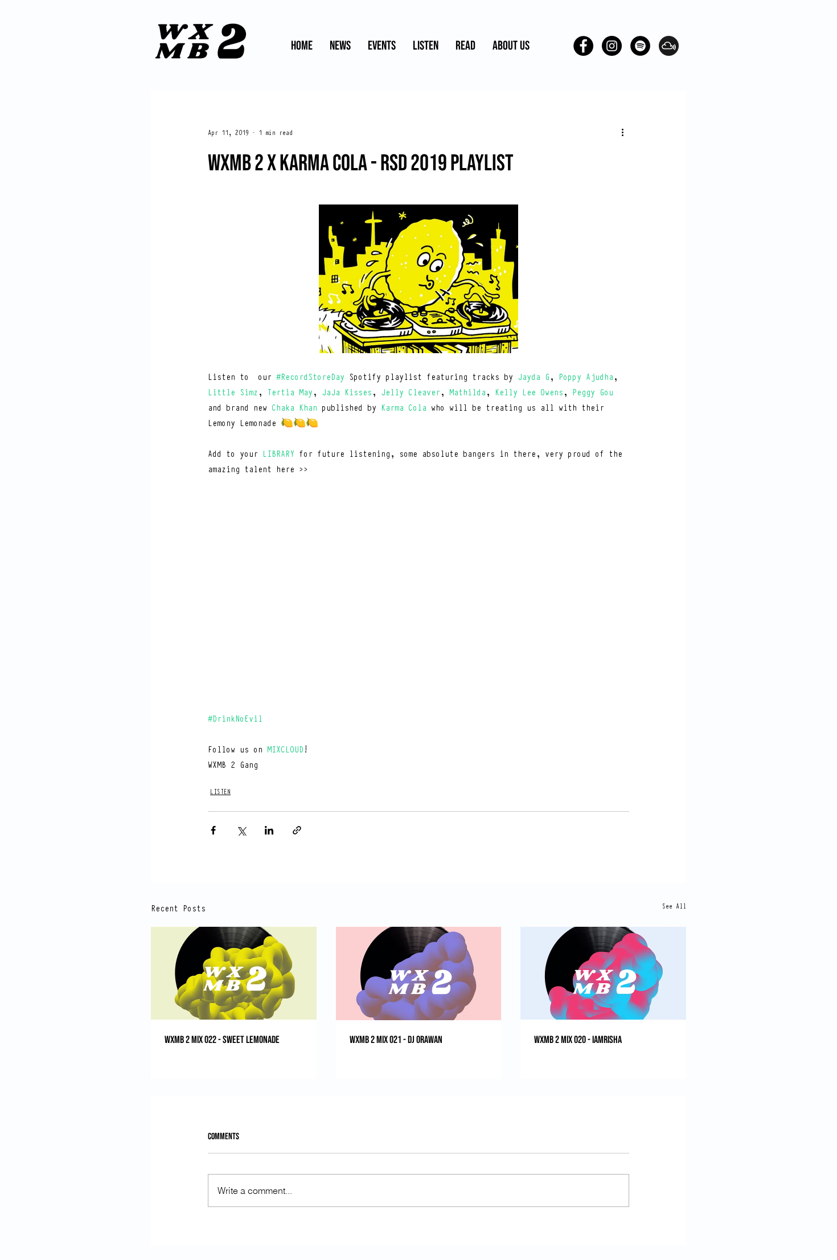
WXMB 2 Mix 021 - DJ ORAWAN (396, 1040)
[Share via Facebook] (213, 830)
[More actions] (622, 132)
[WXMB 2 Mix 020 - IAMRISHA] (603, 973)
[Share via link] (297, 830)
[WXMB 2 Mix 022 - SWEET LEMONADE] (234, 973)
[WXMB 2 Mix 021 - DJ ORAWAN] (419, 973)
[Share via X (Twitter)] (241, 830)
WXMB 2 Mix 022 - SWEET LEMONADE (222, 1040)
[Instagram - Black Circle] (612, 46)
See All (674, 906)
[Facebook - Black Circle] (583, 46)
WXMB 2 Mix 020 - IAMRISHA (578, 1040)
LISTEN (220, 791)
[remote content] (419, 601)
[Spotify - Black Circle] (640, 46)
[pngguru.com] (669, 46)
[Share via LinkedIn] (269, 830)
